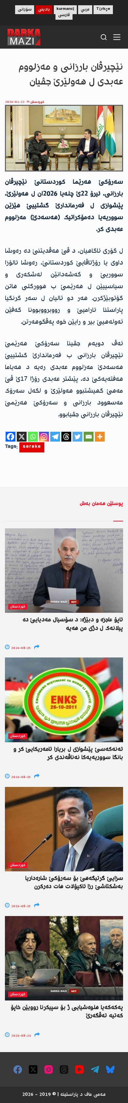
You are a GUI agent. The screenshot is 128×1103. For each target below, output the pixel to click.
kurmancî (65, 10)
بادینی (44, 10)
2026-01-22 (15, 102)
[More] (100, 437)
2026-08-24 (20, 1035)
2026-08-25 (20, 648)
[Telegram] (55, 437)
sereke (32, 447)
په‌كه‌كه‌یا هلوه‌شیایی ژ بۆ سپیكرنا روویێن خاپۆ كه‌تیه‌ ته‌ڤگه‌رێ (67, 1011)
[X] (22, 437)
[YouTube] (79, 1069)
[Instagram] (44, 437)
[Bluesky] (110, 1069)
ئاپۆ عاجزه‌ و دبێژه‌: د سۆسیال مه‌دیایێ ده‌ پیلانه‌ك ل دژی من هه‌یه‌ (73, 624)
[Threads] (66, 437)
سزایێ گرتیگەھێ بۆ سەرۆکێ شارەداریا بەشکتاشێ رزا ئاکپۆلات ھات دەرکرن (74, 882)
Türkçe (103, 10)
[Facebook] (10, 437)
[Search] (104, 37)
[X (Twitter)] (33, 1069)
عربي (85, 10)
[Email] (89, 437)
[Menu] (116, 37)
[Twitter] (77, 437)
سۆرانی (25, 10)
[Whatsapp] (33, 437)
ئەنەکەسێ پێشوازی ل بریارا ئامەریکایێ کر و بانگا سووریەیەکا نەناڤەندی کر (68, 753)
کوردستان (37, 102)
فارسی (64, 15)
